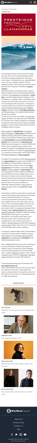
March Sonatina (6, 131)
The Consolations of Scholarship (18, 95)
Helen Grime (19, 133)
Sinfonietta (15, 253)
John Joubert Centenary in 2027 (11, 338)
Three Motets (22, 187)
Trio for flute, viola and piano (22, 235)
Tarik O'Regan (25, 169)
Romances (16, 238)
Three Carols (25, 184)
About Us (18, 419)
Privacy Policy (18, 423)
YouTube (25, 434)
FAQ (18, 429)
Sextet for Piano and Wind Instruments (13, 108)
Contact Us (18, 426)
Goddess (4, 125)
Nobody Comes (7, 210)
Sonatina (18, 140)
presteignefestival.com (9, 265)
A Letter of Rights (12, 169)
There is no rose (6, 187)
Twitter (16, 434)
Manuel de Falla (18, 210)
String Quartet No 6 (10, 155)
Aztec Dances (5, 235)
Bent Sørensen (27, 142)
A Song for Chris (6, 255)
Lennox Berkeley (9, 140)
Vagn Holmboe (9, 161)
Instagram (20, 434)
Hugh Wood (5, 238)
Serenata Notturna (13, 223)
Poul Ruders (26, 238)
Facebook (12, 434)
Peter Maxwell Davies (27, 110)
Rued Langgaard (24, 155)
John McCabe (18, 131)
